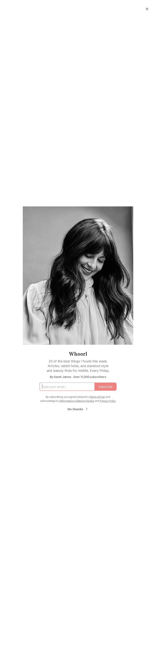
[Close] (147, 9)
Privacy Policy (107, 401)
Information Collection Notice (77, 401)
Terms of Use (97, 397)
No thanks (75, 409)
